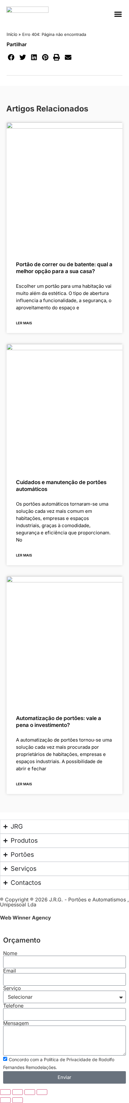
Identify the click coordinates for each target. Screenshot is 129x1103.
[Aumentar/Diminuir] (5, 1092)
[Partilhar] (29, 1092)
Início (12, 34)
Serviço (12, 988)
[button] (118, 14)
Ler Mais (24, 323)
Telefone (13, 1005)
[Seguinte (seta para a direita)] (17, 1100)
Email (9, 970)
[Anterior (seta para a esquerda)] (5, 1100)
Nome (10, 953)
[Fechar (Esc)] (42, 1092)
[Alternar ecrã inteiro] (17, 1092)
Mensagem (16, 1023)
